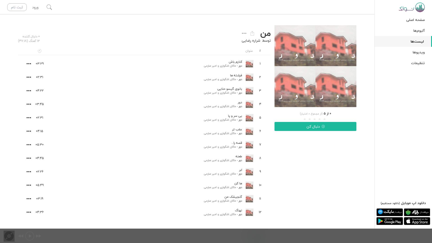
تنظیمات (418, 63)
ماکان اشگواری (228, 65)
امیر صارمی (210, 65)
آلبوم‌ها (419, 30)
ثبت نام (17, 7)
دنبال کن (313, 126)
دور (240, 65)
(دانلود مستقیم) (390, 203)
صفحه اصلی (415, 20)
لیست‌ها (417, 41)
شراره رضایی (251, 40)
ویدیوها (419, 52)
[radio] (304, 119)
